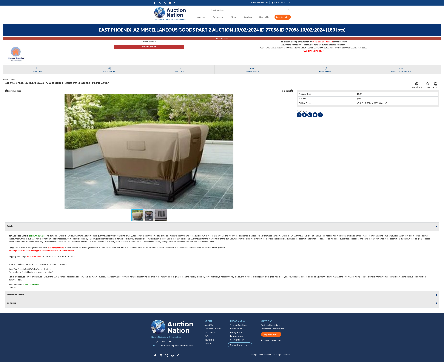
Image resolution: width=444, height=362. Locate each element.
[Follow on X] (165, 3)
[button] (149, 151)
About (233, 17)
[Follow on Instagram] (160, 3)
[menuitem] (201, 17)
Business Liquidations (270, 325)
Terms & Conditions (238, 325)
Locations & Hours (213, 328)
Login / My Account (282, 3)
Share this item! (302, 111)
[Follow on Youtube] (170, 3)
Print (435, 87)
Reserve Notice (236, 336)
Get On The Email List (259, 3)
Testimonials (210, 332)
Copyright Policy (237, 340)
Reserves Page (15, 280)
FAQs (207, 336)
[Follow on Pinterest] (175, 3)
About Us (209, 325)
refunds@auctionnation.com (396, 236)
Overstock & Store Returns (272, 328)
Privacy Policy (236, 332)
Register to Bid (282, 17)
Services (248, 17)
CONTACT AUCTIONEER (149, 47)
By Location (218, 17)
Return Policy (236, 328)
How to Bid (264, 17)
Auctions (201, 17)
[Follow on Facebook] (154, 3)
